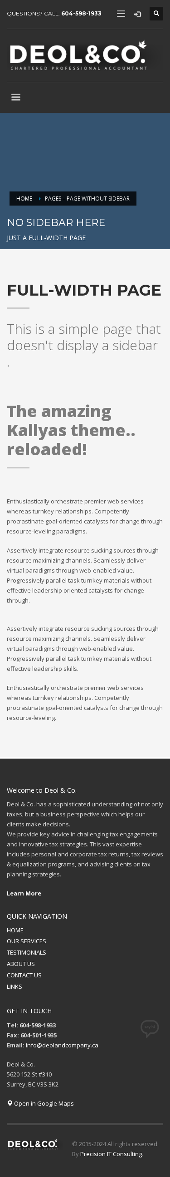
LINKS (14, 986)
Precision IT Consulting (111, 1154)
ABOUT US (21, 964)
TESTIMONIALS (26, 952)
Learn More (24, 893)
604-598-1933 (81, 13)
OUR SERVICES (26, 941)
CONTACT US (24, 975)
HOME (15, 930)
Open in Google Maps (43, 1103)
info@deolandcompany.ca (62, 1045)
